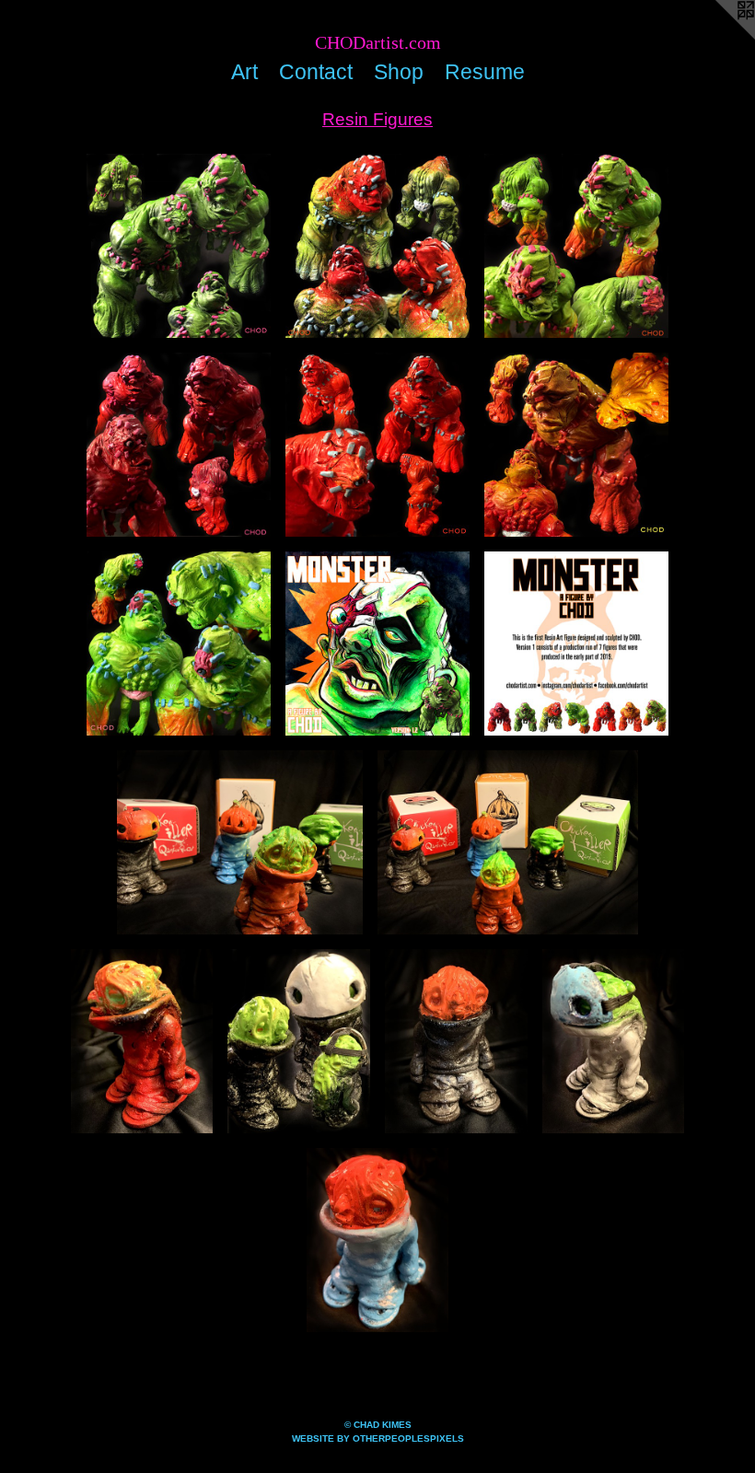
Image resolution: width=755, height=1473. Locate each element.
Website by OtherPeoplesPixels (378, 1438)
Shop (399, 72)
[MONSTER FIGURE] (179, 246)
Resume (485, 72)
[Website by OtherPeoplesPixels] (718, 37)
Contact (316, 72)
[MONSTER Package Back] (576, 643)
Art (244, 72)
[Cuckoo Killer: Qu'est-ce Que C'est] (240, 842)
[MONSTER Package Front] (377, 643)
